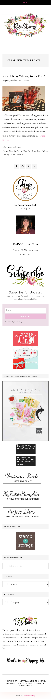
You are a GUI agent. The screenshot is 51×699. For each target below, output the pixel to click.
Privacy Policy (29, 695)
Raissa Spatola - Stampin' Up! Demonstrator (25, 25)
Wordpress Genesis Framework (19, 683)
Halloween (17, 147)
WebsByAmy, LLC (25, 686)
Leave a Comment (22, 80)
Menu (25, 2)
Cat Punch (17, 151)
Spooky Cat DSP (16, 154)
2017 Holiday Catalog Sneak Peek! (23, 76)
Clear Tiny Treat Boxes (32, 151)
